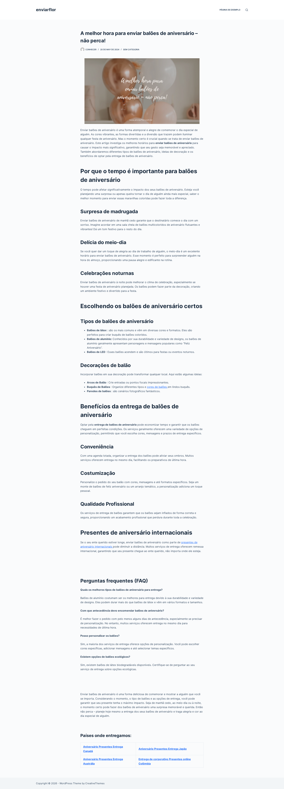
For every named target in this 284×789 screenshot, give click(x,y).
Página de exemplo (230, 10)
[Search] (247, 10)
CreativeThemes (95, 783)
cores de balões (157, 387)
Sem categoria (131, 49)
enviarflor (46, 9)
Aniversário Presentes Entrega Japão (163, 748)
